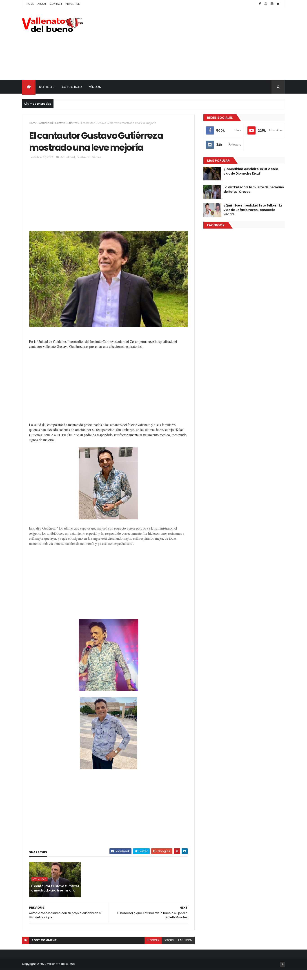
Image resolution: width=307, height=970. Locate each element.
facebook (185, 940)
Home (30, 3)
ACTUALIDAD (72, 87)
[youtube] (265, 4)
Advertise (73, 3)
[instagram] (271, 4)
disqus (169, 940)
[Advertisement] (203, 44)
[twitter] (278, 4)
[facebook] (259, 4)
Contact (56, 3)
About (42, 3)
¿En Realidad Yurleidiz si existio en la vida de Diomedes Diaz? (251, 171)
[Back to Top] (282, 964)
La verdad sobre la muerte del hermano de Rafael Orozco (254, 189)
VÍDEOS (95, 87)
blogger (153, 940)
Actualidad (46, 123)
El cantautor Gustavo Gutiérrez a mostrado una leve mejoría (55, 888)
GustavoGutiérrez (66, 123)
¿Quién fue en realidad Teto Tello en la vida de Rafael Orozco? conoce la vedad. (253, 209)
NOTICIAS (46, 87)
